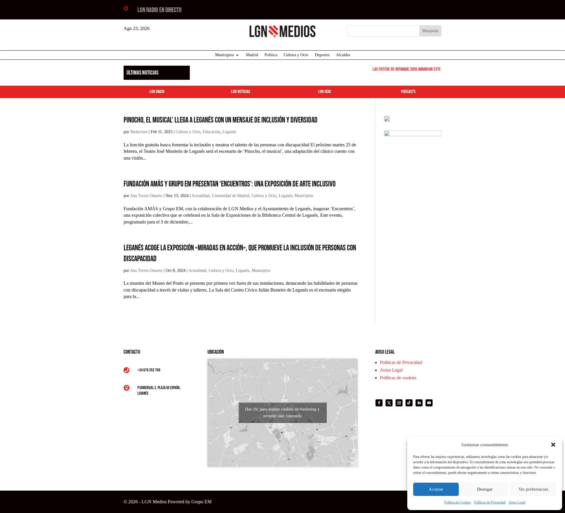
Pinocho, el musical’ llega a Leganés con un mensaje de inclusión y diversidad (221, 120)
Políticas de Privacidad (490, 502)
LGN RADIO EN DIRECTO (159, 10)
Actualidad (201, 195)
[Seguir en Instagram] (399, 403)
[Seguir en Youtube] (429, 403)
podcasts (408, 92)
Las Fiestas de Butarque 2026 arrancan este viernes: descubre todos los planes (431, 69)
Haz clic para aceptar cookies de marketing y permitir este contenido (282, 412)
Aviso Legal (516, 502)
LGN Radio (156, 92)
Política (271, 55)
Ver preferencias (533, 489)
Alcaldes (343, 55)
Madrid (252, 55)
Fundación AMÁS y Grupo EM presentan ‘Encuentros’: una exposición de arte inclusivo (229, 184)
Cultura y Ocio (296, 55)
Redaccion (138, 132)
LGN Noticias (240, 92)
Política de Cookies (457, 502)
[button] (553, 445)
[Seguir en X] (389, 403)
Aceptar (436, 489)
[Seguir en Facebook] (379, 403)
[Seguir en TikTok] (409, 403)
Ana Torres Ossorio (146, 195)
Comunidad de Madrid (230, 195)
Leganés (229, 132)
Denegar (485, 489)
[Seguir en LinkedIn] (419, 403)
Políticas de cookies (398, 377)
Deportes (322, 55)
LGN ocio (324, 92)
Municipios (224, 55)
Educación (211, 132)
